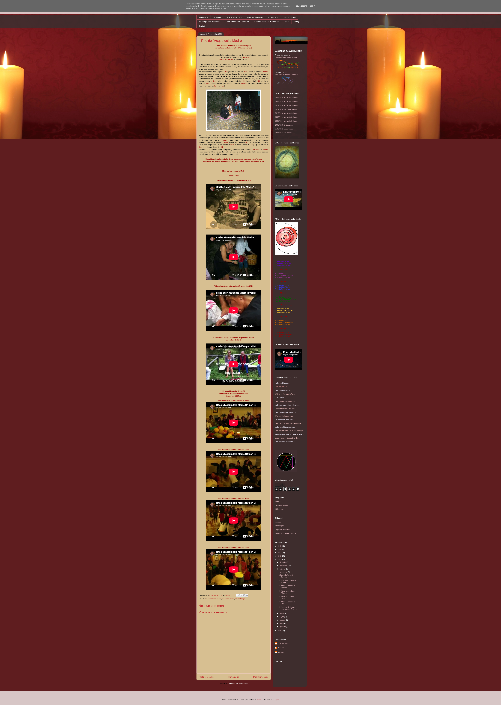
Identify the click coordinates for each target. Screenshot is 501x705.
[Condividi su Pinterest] (247, 595)
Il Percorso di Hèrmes (255, 17)
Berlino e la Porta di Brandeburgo (266, 22)
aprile (282, 623)
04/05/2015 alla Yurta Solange (286, 98)
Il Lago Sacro (273, 17)
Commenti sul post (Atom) (237, 684)
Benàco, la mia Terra (233, 17)
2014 (280, 549)
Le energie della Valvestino (209, 22)
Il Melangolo (279, 509)
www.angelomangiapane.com (286, 57)
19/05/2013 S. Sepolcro (284, 125)
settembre (284, 572)
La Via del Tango (281, 505)
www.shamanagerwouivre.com (286, 74)
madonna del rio (228, 599)
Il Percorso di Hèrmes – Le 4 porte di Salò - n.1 (288, 608)
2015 (280, 546)
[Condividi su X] (242, 595)
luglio (282, 617)
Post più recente (206, 677)
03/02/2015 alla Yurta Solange (286, 101)
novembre (284, 566)
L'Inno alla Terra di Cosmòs (286, 576)
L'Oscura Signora (284, 643)
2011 (280, 559)
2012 (280, 556)
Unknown (281, 648)
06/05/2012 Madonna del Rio (285, 129)
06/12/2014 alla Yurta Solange (286, 105)
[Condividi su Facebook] (244, 595)
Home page (203, 17)
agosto (282, 613)
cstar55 (260, 700)
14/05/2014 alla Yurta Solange (286, 121)
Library (296, 22)
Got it (312, 6)
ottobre (282, 569)
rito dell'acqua (240, 599)
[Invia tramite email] (237, 595)
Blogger (276, 700)
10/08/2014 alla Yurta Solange (286, 117)
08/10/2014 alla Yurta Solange (286, 113)
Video (287, 22)
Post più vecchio (261, 677)
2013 (280, 553)
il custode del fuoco (213, 599)
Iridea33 (278, 501)
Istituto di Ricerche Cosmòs (285, 533)
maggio (283, 620)
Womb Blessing (290, 17)
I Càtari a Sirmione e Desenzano (237, 22)
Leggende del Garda (282, 530)
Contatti (202, 26)
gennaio (283, 627)
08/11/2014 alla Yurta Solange (286, 109)
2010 (280, 631)
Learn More (301, 6)
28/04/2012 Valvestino (283, 133)
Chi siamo (217, 17)
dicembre (283, 562)
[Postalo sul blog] (239, 595)
